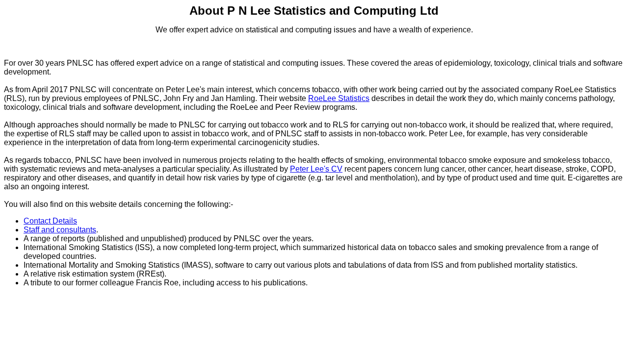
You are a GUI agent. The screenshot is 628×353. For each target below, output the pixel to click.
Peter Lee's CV (316, 169)
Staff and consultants (60, 230)
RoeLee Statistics (338, 98)
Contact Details (50, 221)
